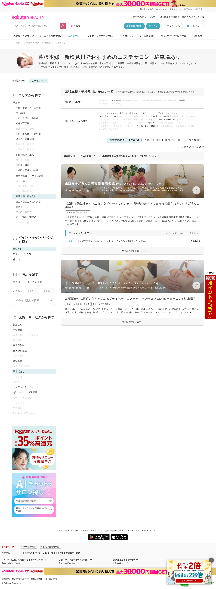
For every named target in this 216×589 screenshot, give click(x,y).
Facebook (146, 530)
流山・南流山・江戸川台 (28, 201)
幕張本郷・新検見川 (44, 43)
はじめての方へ (138, 17)
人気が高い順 (152, 140)
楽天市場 (199, 9)
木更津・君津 (22, 165)
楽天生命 (188, 9)
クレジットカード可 (23, 387)
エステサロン (75, 35)
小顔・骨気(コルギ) (107, 116)
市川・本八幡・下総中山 (28, 134)
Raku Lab (197, 35)
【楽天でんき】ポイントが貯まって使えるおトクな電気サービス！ (51, 553)
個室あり (17, 361)
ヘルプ (151, 17)
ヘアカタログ (127, 35)
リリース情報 (134, 530)
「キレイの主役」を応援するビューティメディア (24, 560)
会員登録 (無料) (134, 26)
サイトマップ (97, 530)
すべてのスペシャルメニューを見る (180, 233)
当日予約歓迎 (20, 350)
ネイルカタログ (147, 35)
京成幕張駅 (117, 100)
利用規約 (84, 530)
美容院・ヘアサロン (23, 35)
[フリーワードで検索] (63, 26)
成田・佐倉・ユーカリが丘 (29, 175)
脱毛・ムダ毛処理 (161, 116)
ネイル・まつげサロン (51, 35)
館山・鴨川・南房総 (26, 217)
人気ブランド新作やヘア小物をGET (75, 560)
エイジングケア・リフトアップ (163, 113)
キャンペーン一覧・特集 (173, 35)
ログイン (153, 26)
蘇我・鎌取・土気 (25, 154)
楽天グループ (175, 9)
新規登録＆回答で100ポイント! (153, 9)
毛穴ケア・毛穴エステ (129, 113)
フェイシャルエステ (107, 113)
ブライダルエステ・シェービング (161, 119)
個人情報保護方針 (20, 578)
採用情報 (53, 578)
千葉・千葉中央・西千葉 (28, 107)
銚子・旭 (20, 180)
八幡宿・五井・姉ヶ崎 (27, 170)
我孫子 (19, 207)
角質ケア (152, 123)
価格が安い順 (173, 140)
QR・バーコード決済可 (25, 392)
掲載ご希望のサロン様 (193, 17)
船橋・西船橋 (22, 123)
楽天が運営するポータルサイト (127, 560)
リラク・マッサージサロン (101, 35)
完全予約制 (19, 345)
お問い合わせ (111, 530)
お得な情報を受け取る (168, 17)
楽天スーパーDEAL (23, 254)
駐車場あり (37, 80)
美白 (145, 113)
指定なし (17, 324)
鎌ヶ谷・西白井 (24, 212)
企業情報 (6, 578)
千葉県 (29, 43)
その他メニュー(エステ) (147, 126)
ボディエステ (125, 116)
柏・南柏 (20, 113)
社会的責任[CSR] (39, 578)
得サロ (16, 259)
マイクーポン (173, 26)
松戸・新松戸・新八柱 (27, 118)
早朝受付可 (19, 329)
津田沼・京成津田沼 (26, 139)
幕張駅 (182, 100)
